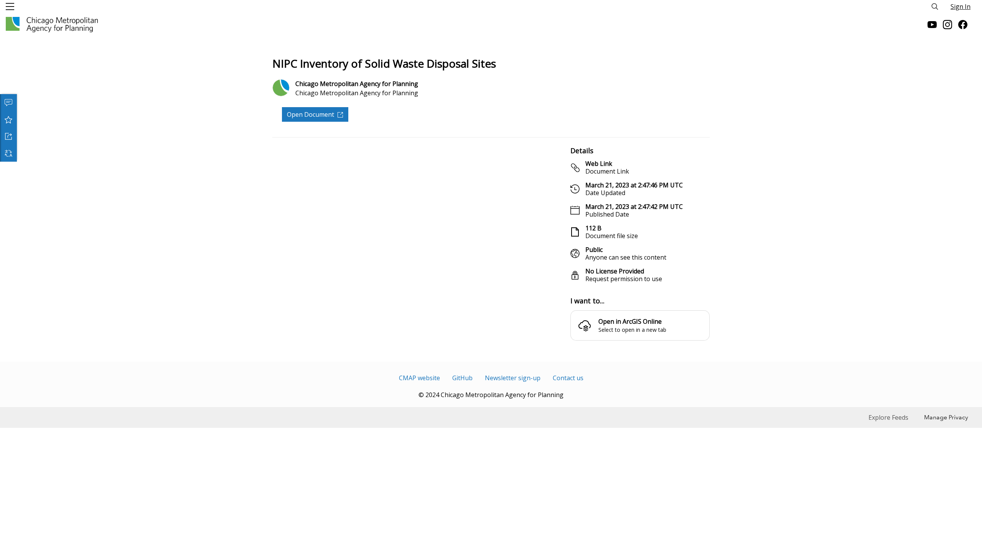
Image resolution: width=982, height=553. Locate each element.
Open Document (310, 114)
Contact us (568, 378)
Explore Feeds (888, 417)
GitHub (462, 378)
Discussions (8, 102)
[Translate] (8, 153)
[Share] (8, 136)
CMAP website (419, 378)
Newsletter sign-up (512, 378)
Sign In (960, 6)
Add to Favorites (8, 119)
